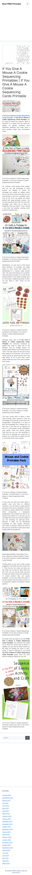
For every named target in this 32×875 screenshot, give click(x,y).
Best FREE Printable (11, 4)
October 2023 (6, 795)
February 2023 (6, 816)
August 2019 (6, 850)
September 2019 (7, 848)
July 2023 (5, 803)
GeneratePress (16, 872)
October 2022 (6, 827)
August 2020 (6, 832)
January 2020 (6, 840)
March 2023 (6, 813)
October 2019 (6, 845)
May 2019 (5, 858)
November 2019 (7, 842)
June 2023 (5, 806)
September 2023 (7, 798)
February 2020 (6, 837)
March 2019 (6, 863)
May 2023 (5, 808)
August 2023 (6, 800)
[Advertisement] (16, 24)
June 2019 (5, 855)
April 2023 (5, 811)
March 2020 (6, 834)
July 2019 (5, 853)
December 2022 (7, 821)
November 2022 (7, 824)
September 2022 (7, 829)
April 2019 (5, 861)
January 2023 (6, 819)
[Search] (27, 738)
